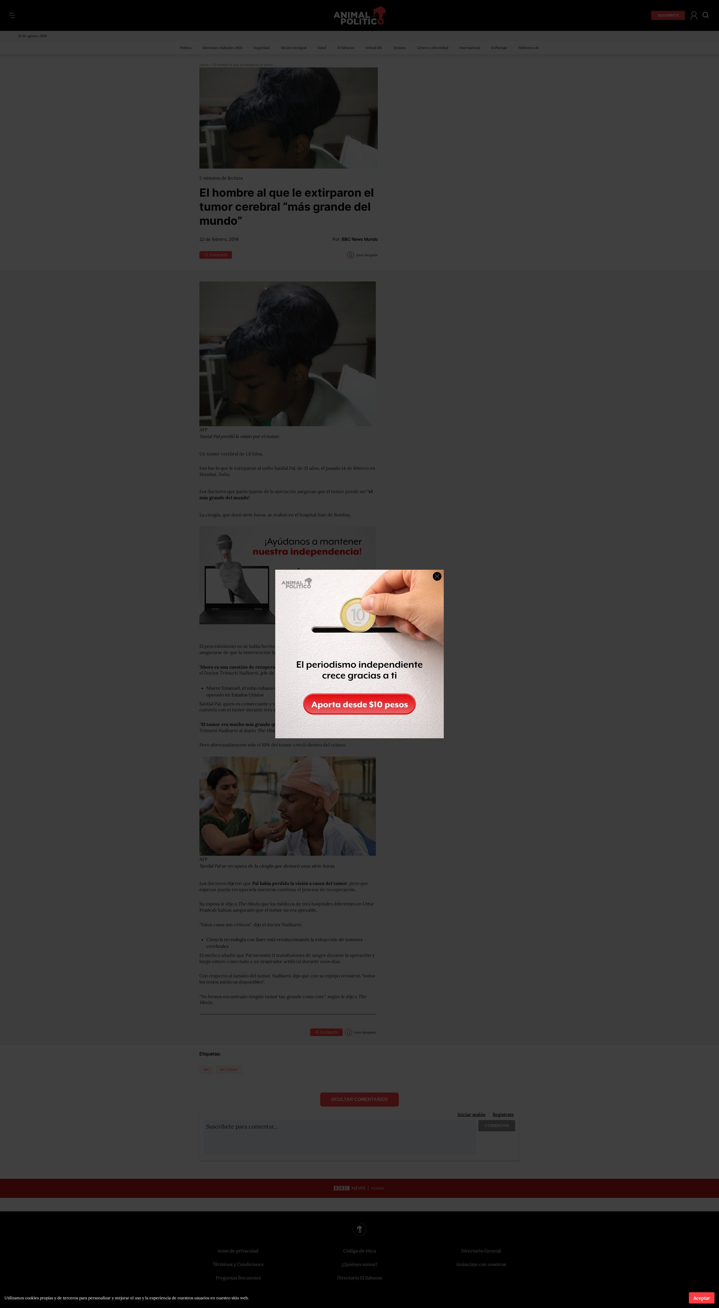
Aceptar (701, 1298)
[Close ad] (437, 576)
